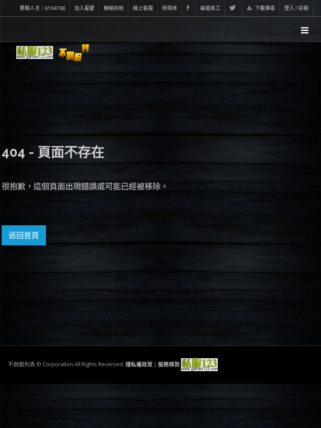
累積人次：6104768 (42, 8)
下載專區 (264, 8)
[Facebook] (188, 8)
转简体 (169, 8)
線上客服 (143, 8)
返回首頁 (24, 235)
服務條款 (169, 364)
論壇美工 (210, 8)
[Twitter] (233, 8)
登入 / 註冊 (296, 8)
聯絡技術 (114, 8)
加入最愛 (84, 8)
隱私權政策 (139, 364)
